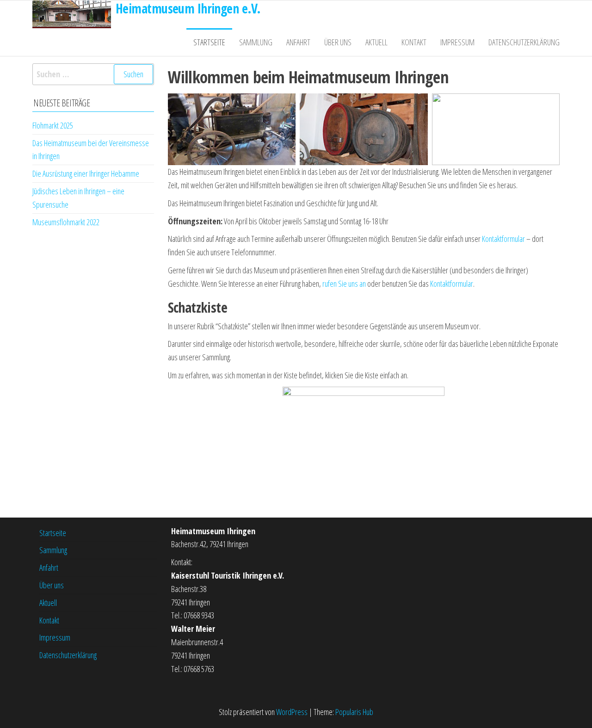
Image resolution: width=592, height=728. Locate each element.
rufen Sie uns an (344, 283)
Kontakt (413, 42)
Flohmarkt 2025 (52, 125)
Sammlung (255, 42)
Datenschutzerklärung (524, 42)
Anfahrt (298, 42)
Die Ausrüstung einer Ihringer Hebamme (85, 173)
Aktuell (376, 42)
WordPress (292, 711)
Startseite (209, 42)
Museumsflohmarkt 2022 (65, 222)
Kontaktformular (503, 238)
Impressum (457, 42)
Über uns (338, 42)
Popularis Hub (354, 711)
